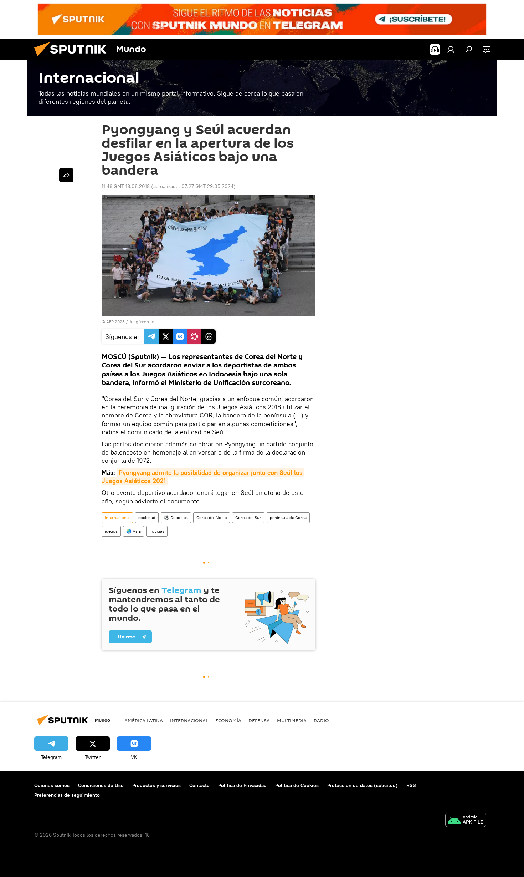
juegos (111, 531)
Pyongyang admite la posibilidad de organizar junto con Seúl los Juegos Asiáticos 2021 (203, 476)
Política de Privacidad (242, 785)
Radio (321, 720)
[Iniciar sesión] (451, 49)
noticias (156, 531)
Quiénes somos (52, 785)
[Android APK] (465, 821)
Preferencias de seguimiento (67, 795)
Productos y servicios (156, 785)
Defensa (259, 720)
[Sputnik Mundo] (73, 58)
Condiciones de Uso (101, 785)
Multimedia (292, 720)
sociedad (146, 517)
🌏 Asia (133, 531)
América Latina (143, 720)
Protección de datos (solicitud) (362, 785)
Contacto (199, 785)
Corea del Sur (248, 517)
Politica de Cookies (297, 785)
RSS (411, 785)
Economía (228, 720)
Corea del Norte (211, 517)
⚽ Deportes (176, 517)
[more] (66, 175)
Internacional (117, 517)
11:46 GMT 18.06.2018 (126, 186)
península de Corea (288, 517)
